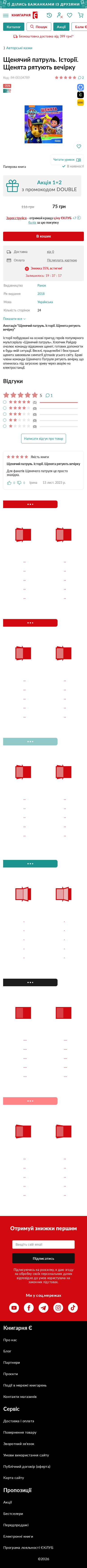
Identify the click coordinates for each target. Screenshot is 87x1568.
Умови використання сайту (26, 1455)
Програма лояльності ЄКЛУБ (28, 1547)
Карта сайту (13, 1477)
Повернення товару (19, 1432)
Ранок (41, 285)
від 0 (50, 252)
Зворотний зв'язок (18, 1443)
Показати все (13, 319)
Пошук (42, 27)
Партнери (11, 1362)
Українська (45, 302)
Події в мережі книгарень (25, 1385)
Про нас (10, 1340)
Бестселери (13, 1513)
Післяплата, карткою (62, 260)
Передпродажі (16, 1525)
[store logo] (26, 15)
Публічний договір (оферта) (26, 1466)
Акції (7, 1502)
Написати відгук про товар (43, 438)
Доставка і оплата (18, 1421)
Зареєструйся (16, 218)
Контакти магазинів (20, 1396)
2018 (41, 294)
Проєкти (10, 1374)
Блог (7, 1351)
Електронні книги (18, 1536)
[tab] (43, 381)
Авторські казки (19, 48)
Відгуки (13, 381)
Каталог (14, 27)
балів (32, 222)
